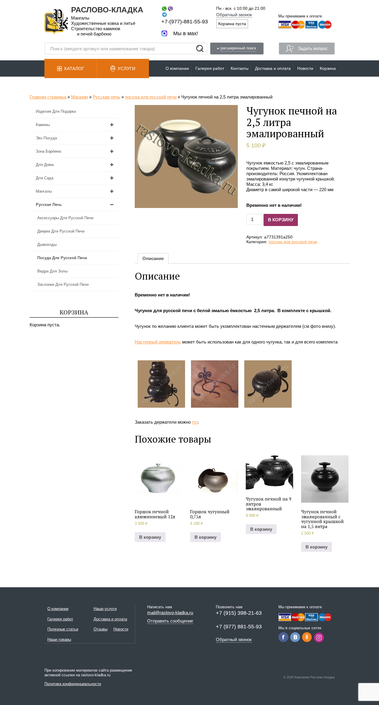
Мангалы (44, 191)
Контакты (239, 68)
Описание (153, 258)
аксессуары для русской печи (65, 218)
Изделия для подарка (56, 111)
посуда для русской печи (150, 96)
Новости (305, 68)
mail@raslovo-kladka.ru (170, 612)
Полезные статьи (62, 629)
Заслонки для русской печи (63, 284)
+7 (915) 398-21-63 (239, 613)
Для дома (45, 164)
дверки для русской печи (60, 231)
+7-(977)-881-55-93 (184, 22)
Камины (43, 124)
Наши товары (59, 639)
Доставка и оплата (273, 68)
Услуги (126, 68)
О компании (177, 68)
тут (195, 422)
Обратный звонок (234, 14)
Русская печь (106, 96)
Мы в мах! (185, 33)
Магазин (79, 96)
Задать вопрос (313, 48)
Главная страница (48, 96)
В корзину (280, 219)
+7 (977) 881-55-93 (239, 627)
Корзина (328, 68)
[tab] (153, 258)
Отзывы (100, 629)
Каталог (74, 68)
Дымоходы (47, 244)
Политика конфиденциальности (72, 684)
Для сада (44, 178)
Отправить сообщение (170, 620)
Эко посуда (46, 138)
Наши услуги (105, 608)
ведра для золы (52, 271)
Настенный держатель (158, 341)
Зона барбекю (48, 151)
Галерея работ (209, 68)
